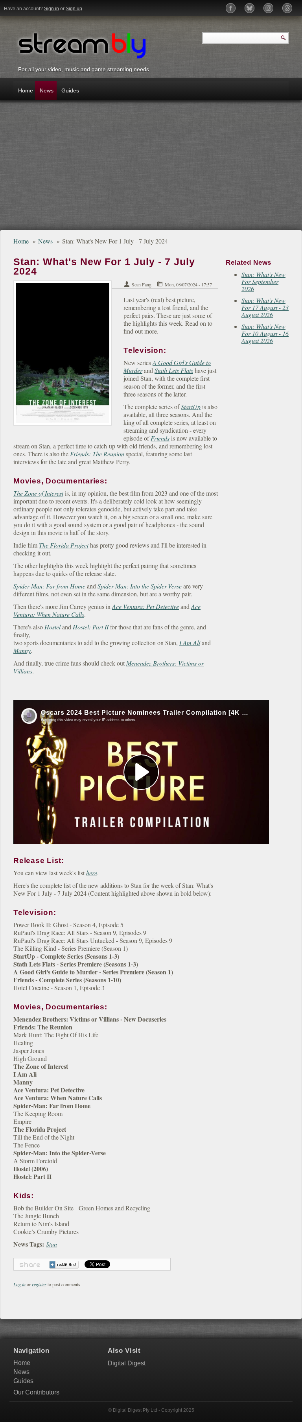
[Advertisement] (151, 169)
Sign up (74, 8)
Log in (19, 1284)
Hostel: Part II (91, 627)
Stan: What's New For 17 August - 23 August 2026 (265, 307)
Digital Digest (126, 1363)
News (46, 90)
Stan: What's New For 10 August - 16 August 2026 (265, 333)
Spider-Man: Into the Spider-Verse (140, 586)
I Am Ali (189, 642)
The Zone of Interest (38, 493)
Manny (22, 650)
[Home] (82, 45)
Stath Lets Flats (174, 370)
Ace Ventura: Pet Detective (145, 606)
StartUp (191, 406)
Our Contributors (36, 1392)
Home (25, 90)
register (39, 1284)
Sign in (51, 8)
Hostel (52, 627)
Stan (51, 1244)
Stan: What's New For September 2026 (263, 281)
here (91, 873)
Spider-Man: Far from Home (49, 586)
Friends (160, 438)
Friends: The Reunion (97, 454)
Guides (69, 90)
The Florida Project (63, 545)
